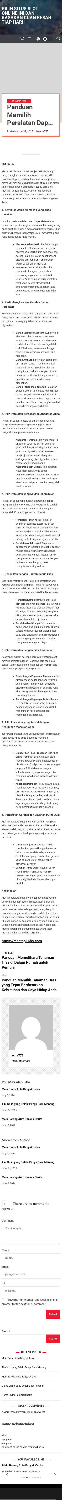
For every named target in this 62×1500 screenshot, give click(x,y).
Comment (8, 1220)
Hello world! (38, 1412)
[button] (7, 1474)
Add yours (7, 1208)
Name (5, 1250)
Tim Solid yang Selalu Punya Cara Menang (28, 1104)
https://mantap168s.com (22, 941)
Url (3, 1283)
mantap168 (8, 163)
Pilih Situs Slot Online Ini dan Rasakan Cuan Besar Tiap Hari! (26, 15)
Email (5, 1266)
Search (6, 1331)
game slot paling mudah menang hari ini (23, 1447)
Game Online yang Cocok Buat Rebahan (23, 1385)
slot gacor (7, 1439)
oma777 (43, 131)
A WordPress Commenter (15, 1412)
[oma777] (31, 1027)
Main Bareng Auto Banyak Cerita (22, 1119)
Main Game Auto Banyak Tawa (21, 1089)
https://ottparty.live (21, 1061)
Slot (4, 1435)
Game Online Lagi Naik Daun (17, 1395)
